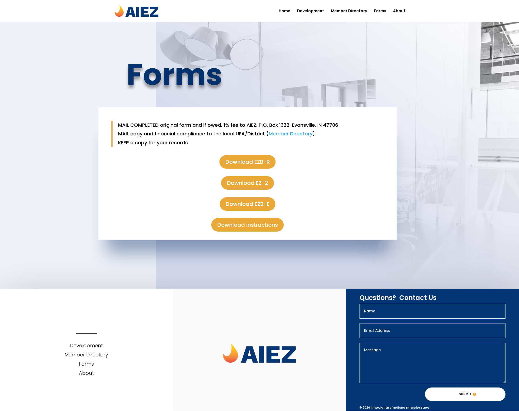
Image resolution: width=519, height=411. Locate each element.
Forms (380, 11)
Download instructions (247, 225)
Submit (465, 394)
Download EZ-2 (247, 183)
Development (310, 11)
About (399, 11)
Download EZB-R (247, 162)
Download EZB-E (248, 204)
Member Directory (349, 11)
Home (284, 11)
